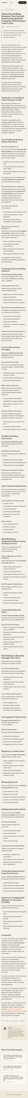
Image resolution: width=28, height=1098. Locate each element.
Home (20, 1094)
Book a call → (22, 2)
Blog (11, 2)
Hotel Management (16, 1011)
